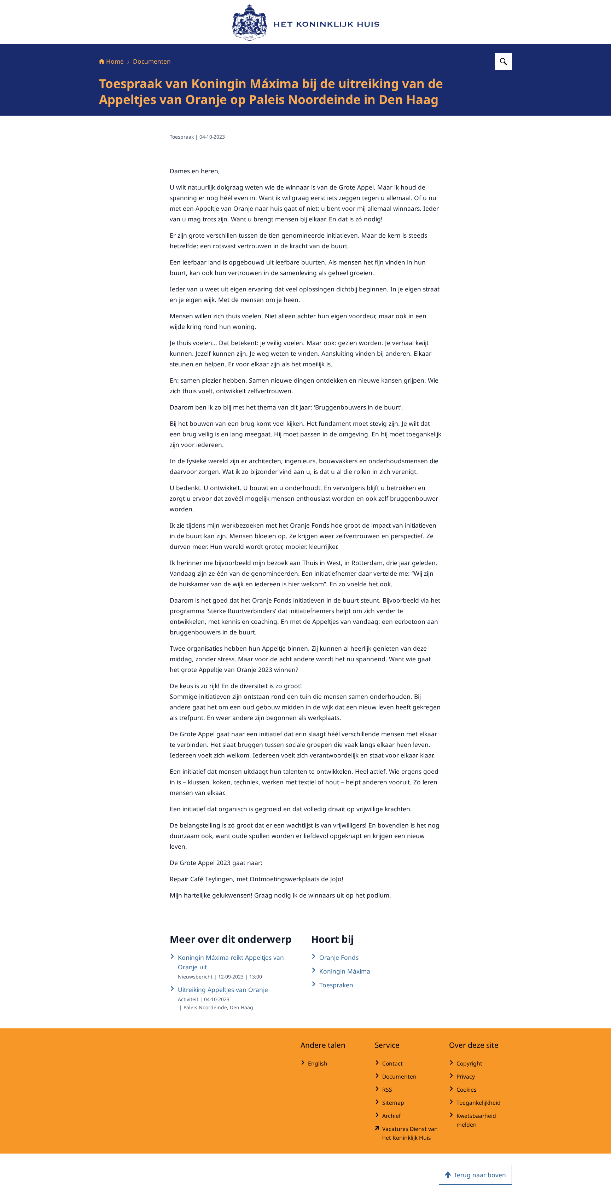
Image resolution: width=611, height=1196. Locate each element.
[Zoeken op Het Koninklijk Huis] (503, 61)
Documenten (152, 61)
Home (115, 61)
